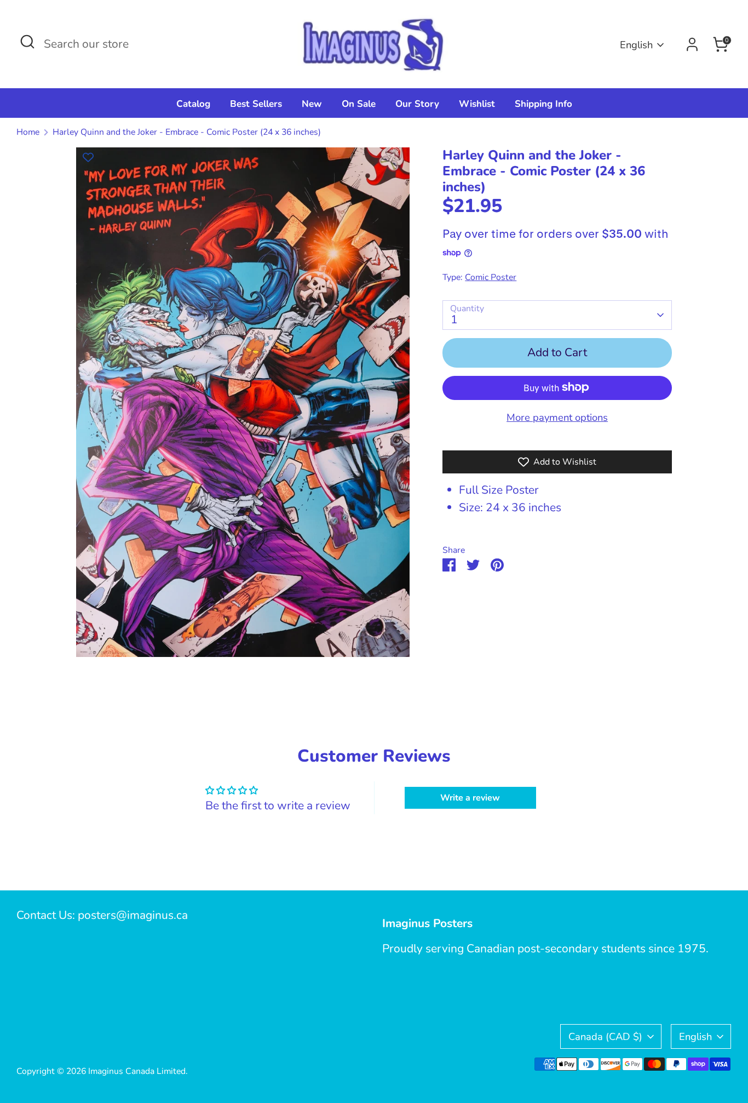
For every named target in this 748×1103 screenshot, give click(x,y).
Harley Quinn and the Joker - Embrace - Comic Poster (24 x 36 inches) (187, 132)
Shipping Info (543, 104)
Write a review (470, 798)
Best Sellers (256, 104)
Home (27, 132)
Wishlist (477, 104)
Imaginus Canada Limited (137, 1071)
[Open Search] (27, 42)
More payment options (557, 417)
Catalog (193, 104)
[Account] (692, 44)
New (312, 104)
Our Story (417, 104)
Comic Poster (490, 277)
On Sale (359, 104)
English (636, 45)
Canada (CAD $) (605, 1036)
